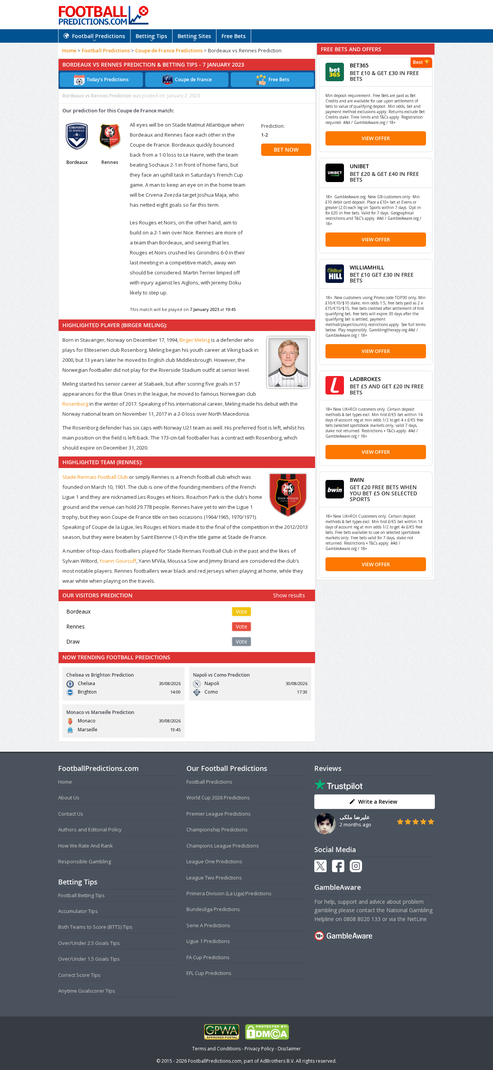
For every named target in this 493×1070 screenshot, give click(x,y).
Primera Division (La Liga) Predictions (229, 893)
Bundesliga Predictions (213, 909)
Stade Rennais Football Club (95, 476)
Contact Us (70, 813)
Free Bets (233, 36)
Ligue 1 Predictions (208, 941)
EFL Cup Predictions (208, 973)
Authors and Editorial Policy (90, 829)
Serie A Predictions (208, 925)
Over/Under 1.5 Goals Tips (89, 958)
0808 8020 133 (362, 919)
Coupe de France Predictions (169, 50)
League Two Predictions (214, 877)
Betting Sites (194, 36)
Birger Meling (194, 339)
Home (69, 50)
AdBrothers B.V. (277, 1061)
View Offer (376, 138)
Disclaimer (289, 1048)
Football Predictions (98, 36)
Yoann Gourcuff (117, 560)
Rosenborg (75, 403)
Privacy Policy (259, 1048)
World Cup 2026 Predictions (218, 797)
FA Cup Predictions (208, 957)
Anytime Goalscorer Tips (86, 990)
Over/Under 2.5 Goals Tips (89, 943)
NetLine (417, 919)
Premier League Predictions (218, 813)
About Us (68, 797)
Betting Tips (151, 36)
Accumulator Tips (78, 911)
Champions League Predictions (222, 845)
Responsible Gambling (84, 861)
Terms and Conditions (216, 1048)
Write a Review (377, 801)
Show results (289, 595)
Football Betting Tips (81, 895)
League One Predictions (214, 861)
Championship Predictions (217, 829)
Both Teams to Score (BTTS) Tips (95, 926)
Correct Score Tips (79, 974)
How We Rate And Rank (85, 845)
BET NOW (286, 149)
